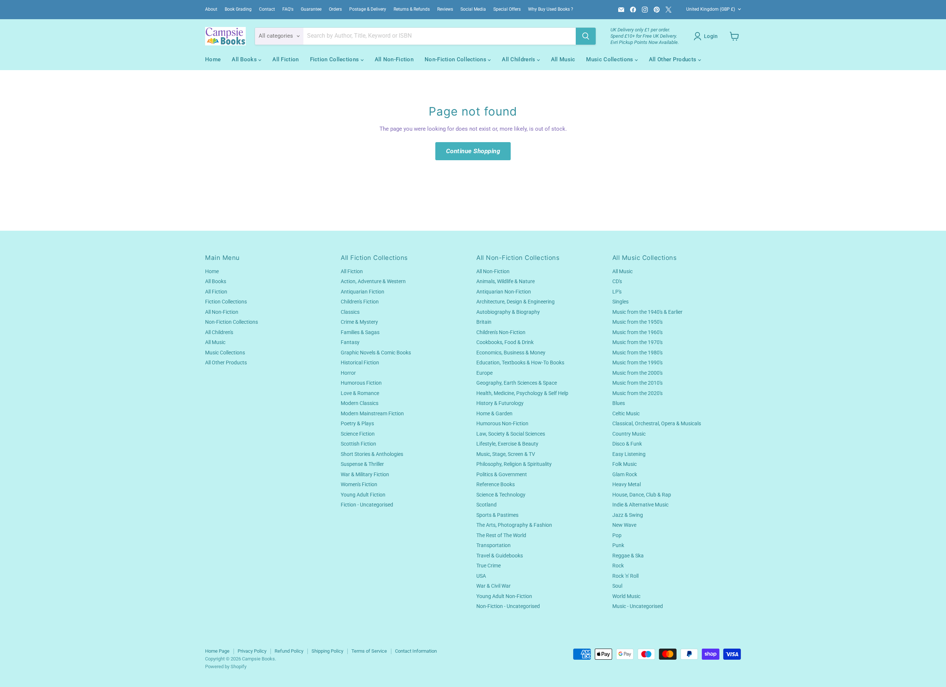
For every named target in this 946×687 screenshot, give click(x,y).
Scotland (486, 505)
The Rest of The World (501, 535)
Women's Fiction (359, 484)
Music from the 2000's (637, 373)
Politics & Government (501, 474)
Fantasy (350, 342)
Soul (617, 586)
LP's (617, 292)
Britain (483, 322)
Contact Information (416, 651)
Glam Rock (624, 474)
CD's (617, 281)
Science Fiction (358, 434)
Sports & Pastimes (497, 515)
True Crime (488, 566)
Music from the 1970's (637, 342)
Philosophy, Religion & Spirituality (514, 464)
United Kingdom (710, 9)
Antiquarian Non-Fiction (503, 292)
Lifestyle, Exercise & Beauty (507, 444)
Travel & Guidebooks (499, 556)
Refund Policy (289, 651)
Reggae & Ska (628, 556)
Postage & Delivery (367, 9)
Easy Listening (629, 454)
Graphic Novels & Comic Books (376, 352)
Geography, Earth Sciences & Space (516, 383)
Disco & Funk (627, 444)
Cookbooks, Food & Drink (505, 342)
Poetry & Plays (357, 423)
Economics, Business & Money (510, 352)
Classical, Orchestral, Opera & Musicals (656, 423)
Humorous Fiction (361, 383)
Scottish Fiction (358, 444)
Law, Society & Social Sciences (510, 434)
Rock (618, 566)
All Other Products (673, 59)
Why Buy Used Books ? (550, 9)
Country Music (629, 434)
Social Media (473, 9)
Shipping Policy (327, 651)
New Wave (624, 525)
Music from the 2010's (637, 383)
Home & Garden (494, 413)
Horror (348, 373)
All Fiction (285, 59)
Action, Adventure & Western (373, 281)
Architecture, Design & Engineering (515, 302)
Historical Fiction (360, 362)
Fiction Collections (335, 59)
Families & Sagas (360, 332)
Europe (484, 373)
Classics (350, 312)
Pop (617, 535)
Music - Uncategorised (637, 606)
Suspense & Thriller (362, 464)
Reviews (445, 9)
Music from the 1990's (637, 362)
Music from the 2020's (637, 393)
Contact (267, 9)
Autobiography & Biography (508, 312)
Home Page (217, 651)
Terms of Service (369, 651)
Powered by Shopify (225, 666)
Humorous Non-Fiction (502, 423)
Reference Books (495, 484)
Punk (618, 545)
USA (481, 576)
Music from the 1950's (637, 322)
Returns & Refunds (412, 9)
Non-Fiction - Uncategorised (508, 606)
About (211, 9)
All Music (563, 59)
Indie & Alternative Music (640, 505)
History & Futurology (500, 403)
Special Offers (507, 9)
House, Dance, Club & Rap (641, 495)
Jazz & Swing (627, 515)
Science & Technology (500, 495)
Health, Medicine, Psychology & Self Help (522, 393)
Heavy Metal (626, 484)
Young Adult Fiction (363, 495)
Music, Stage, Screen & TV (505, 454)
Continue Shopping (473, 151)
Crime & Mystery (359, 322)
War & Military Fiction (365, 474)
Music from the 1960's (637, 332)
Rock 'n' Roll (625, 576)
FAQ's (287, 9)
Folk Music (624, 464)
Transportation (493, 545)
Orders (335, 9)
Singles (620, 302)
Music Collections (610, 59)
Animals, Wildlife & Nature (505, 281)
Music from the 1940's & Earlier (647, 312)
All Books (245, 59)
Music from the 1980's (637, 352)
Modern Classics (359, 403)
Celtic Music (626, 413)
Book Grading (238, 9)
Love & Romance (360, 393)
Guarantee (311, 9)
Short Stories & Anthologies (372, 454)
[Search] (586, 36)
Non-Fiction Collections (456, 59)
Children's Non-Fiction (500, 332)
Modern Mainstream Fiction (372, 413)
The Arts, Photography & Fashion (514, 525)
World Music (626, 596)
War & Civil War (493, 586)
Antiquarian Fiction (362, 292)
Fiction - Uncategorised (367, 505)
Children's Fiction (360, 302)
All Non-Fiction (394, 59)
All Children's (519, 59)
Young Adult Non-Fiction (504, 596)
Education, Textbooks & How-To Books (520, 362)
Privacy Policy (252, 651)
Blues (618, 403)
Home (213, 59)
